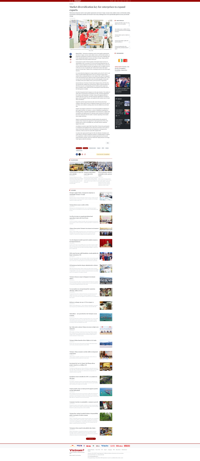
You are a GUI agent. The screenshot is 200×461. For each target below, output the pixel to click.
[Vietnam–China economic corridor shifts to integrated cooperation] (106, 355)
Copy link (71, 62)
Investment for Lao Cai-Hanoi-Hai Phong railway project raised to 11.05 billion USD (82, 364)
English (115, 0)
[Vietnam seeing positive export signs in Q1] (91, 166)
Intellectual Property (91, 449)
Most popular (120, 20)
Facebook (71, 54)
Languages (110, 449)
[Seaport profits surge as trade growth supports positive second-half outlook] (106, 392)
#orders (107, 148)
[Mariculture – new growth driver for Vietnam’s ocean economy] (106, 317)
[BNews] (93, 446)
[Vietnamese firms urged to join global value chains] (106, 431)
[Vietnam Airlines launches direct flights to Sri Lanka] (106, 343)
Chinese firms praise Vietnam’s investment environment (84, 228)
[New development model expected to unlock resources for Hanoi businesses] (106, 243)
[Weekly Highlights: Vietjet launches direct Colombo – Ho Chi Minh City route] (127, 112)
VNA (114, 449)
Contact (89, 450)
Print (71, 59)
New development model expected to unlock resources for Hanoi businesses (84, 240)
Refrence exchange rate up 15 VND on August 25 (82, 302)
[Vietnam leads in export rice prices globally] (77, 166)
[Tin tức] (88, 446)
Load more (91, 438)
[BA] (127, 446)
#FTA (103, 148)
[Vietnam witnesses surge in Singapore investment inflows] (106, 280)
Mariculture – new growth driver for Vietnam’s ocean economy (83, 314)
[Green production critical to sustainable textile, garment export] (105, 166)
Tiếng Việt (111, 0)
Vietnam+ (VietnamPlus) (78, 1)
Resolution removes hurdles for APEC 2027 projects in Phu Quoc (83, 377)
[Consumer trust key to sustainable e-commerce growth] (106, 405)
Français (118, 0)
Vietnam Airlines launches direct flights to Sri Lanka (83, 340)
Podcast (119, 99)
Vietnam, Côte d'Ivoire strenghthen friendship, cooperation (122, 68)
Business (71, 4)
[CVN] (112, 446)
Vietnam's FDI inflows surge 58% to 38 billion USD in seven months (122, 23)
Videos (119, 75)
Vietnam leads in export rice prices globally (76, 173)
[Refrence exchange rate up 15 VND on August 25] (106, 305)
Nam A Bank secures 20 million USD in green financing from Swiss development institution (122, 30)
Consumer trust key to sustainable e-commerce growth (84, 402)
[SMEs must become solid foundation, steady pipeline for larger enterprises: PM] (106, 256)
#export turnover (79, 150)
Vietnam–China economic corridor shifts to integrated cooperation (84, 352)
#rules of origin (78, 148)
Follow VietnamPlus (100, 154)
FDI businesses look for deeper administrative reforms (84, 265)
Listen (119, 105)
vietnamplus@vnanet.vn (94, 456)
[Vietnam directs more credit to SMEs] (106, 208)
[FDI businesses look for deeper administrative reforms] (106, 268)
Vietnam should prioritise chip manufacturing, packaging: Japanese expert (121, 47)
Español (121, 0)
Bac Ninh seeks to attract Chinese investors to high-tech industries (84, 327)
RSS (102, 449)
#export (99, 148)
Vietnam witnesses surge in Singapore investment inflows (82, 277)
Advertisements (124, 449)
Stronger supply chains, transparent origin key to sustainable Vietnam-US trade (82, 193)
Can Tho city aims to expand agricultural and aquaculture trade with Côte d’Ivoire (81, 217)
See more (73, 190)
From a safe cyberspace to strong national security (119, 102)
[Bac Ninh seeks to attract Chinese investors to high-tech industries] (106, 330)
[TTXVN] (79, 446)
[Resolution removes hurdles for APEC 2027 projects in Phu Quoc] (106, 380)
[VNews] (84, 446)
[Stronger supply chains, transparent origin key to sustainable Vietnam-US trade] (106, 196)
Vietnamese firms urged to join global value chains (82, 428)
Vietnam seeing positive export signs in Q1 (90, 173)
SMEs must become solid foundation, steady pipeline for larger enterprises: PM (84, 254)
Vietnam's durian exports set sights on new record (122, 35)
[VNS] (105, 446)
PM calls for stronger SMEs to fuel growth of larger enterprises (123, 89)
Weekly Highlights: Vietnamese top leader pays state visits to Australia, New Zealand (119, 122)
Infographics (120, 53)
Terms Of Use (98, 449)
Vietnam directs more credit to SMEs (79, 205)
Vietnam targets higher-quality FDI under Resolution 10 (121, 41)
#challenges (85, 148)
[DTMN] (119, 446)
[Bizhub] (97, 446)
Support (105, 449)
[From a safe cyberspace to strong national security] (127, 103)
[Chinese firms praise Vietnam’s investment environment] (106, 232)
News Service (118, 449)
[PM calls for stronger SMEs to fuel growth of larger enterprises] (123, 82)
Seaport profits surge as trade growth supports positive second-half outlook (84, 389)
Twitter (71, 57)
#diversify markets (92, 148)
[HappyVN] (72, 446)
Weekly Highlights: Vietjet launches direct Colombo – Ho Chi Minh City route (119, 111)
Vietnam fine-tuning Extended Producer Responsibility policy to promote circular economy (84, 414)
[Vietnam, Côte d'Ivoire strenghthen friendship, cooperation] (122, 60)
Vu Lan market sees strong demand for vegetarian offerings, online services (82, 289)
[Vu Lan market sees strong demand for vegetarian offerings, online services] (106, 292)
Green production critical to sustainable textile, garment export (105, 174)
